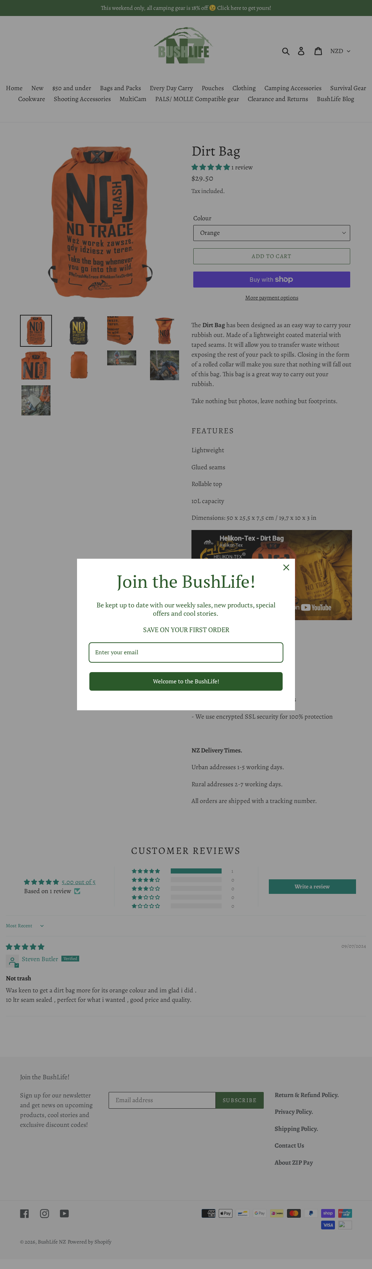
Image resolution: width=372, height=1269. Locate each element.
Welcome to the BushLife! (186, 681)
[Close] (286, 567)
